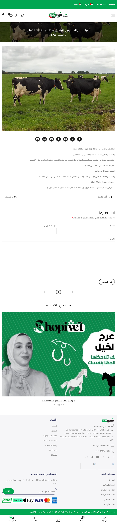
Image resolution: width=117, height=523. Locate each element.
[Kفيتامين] (44, 292)
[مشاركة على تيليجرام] (51, 139)
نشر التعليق (107, 282)
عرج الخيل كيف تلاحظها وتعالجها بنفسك (58, 401)
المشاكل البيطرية (50, 435)
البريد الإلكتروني (49, 225)
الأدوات (54, 431)
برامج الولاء (52, 450)
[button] (84, 4)
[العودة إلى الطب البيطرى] (58, 292)
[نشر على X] (72, 139)
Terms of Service (50, 440)
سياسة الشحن (109, 499)
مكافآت (54, 455)
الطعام (54, 426)
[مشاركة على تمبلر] (58, 139)
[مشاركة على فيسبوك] (79, 139)
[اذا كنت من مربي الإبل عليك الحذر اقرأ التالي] (73, 292)
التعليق (111, 239)
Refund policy (51, 445)
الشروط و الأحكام (108, 490)
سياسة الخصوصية (108, 494)
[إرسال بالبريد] (37, 139)
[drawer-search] (22, 15)
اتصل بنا (112, 480)
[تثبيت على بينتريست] (65, 139)
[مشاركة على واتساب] (44, 139)
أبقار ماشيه (102, 197)
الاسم (112, 225)
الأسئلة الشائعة (109, 485)
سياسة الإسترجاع (108, 504)
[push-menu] (113, 16)
